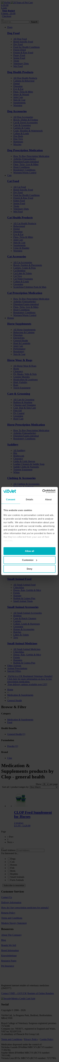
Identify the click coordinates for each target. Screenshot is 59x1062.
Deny (29, 568)
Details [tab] (29, 499)
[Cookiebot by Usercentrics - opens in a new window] (42, 491)
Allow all (29, 551)
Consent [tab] (10, 499)
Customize (27, 560)
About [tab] (48, 499)
